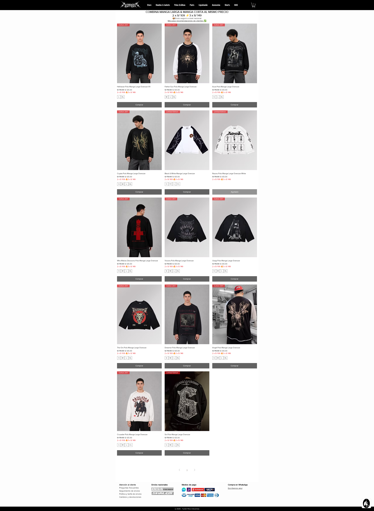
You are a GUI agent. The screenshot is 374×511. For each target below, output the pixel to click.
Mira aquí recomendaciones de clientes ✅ (187, 21)
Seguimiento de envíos (129, 491)
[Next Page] (194, 470)
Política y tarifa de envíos (130, 494)
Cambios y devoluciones (130, 497)
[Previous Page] (179, 470)
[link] (253, 5)
